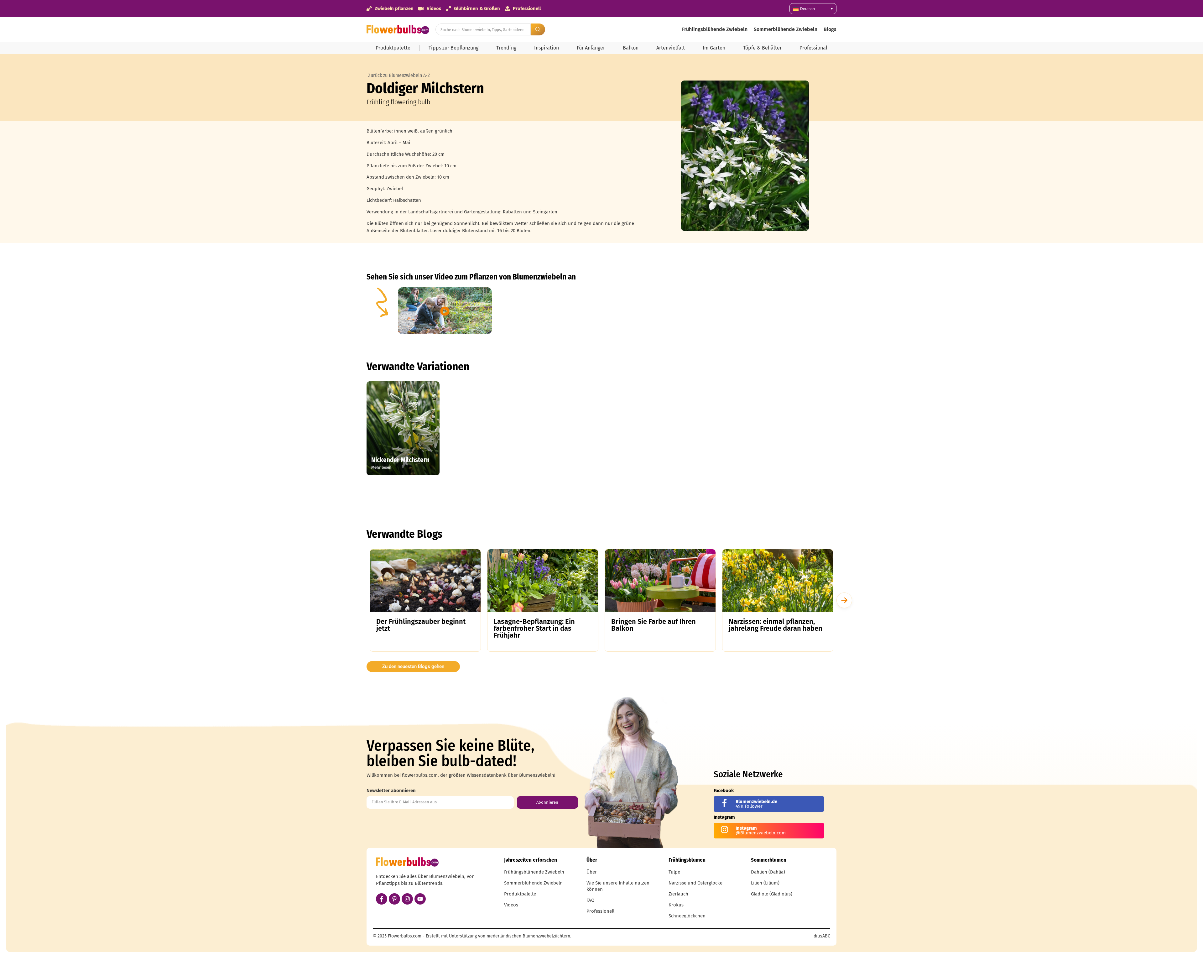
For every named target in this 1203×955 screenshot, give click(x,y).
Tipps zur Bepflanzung (453, 48)
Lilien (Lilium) (765, 883)
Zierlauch (678, 894)
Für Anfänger (591, 48)
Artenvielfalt (670, 48)
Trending (506, 48)
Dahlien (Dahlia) (768, 872)
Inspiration (546, 48)
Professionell (600, 911)
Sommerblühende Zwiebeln (785, 29)
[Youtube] (420, 899)
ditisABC (822, 936)
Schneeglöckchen (687, 916)
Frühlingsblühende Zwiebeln (714, 29)
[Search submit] (538, 29)
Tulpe (674, 872)
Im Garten (714, 48)
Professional (813, 48)
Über (591, 872)
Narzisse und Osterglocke (695, 883)
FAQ (590, 900)
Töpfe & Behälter (762, 48)
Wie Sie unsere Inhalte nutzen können (617, 886)
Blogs (830, 29)
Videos (511, 905)
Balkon (630, 48)
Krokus (676, 905)
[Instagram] (407, 899)
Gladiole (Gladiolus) (771, 894)
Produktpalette (393, 48)
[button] (844, 600)
